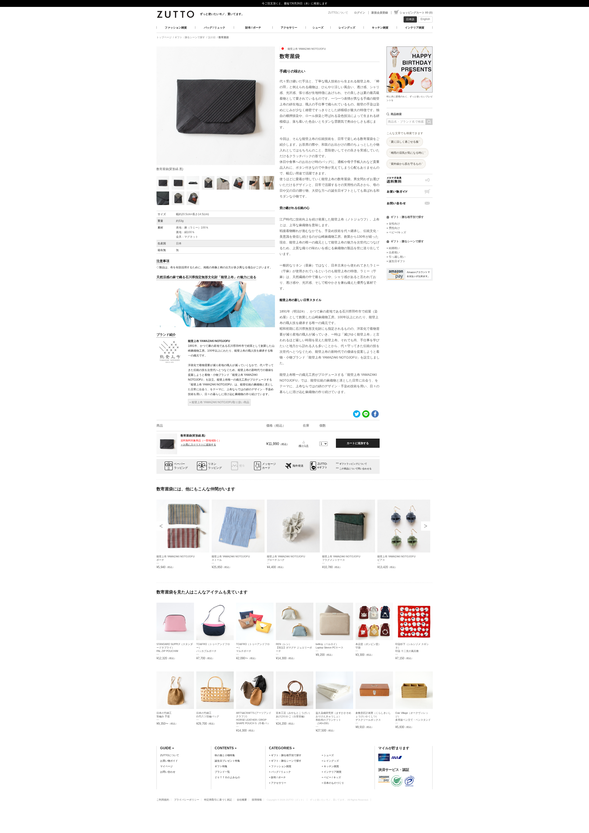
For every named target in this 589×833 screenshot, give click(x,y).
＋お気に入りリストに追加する (198, 444)
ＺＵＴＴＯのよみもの (227, 777)
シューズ (317, 27)
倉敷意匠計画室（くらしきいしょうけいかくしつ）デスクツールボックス (373, 716)
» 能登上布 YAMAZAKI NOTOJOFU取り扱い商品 (219, 402)
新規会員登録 (379, 12)
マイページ (166, 766)
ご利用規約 (162, 799)
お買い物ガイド (410, 191)
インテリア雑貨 (414, 27)
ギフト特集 (221, 766)
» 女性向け (393, 223)
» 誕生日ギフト (396, 261)
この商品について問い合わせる (355, 468)
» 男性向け (393, 228)
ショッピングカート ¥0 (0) (416, 12)
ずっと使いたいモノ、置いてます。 (222, 14)
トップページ (164, 37)
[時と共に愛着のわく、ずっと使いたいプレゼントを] (410, 45)
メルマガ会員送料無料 (410, 180)
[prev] (161, 526)
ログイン (359, 12)
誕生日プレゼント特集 (227, 760)
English (425, 19)
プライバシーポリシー (186, 799)
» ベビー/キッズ (396, 232)
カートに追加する (358, 443)
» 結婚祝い (393, 248)
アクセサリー (289, 27)
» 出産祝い (393, 252)
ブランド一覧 (222, 771)
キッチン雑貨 (380, 27)
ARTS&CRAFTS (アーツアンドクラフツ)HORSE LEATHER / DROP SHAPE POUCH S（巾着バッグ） (253, 720)
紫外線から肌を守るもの (406, 163)
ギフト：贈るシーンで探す (190, 37)
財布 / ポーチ (253, 27)
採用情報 (257, 799)
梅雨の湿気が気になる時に (407, 152)
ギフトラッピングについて (353, 464)
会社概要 (242, 799)
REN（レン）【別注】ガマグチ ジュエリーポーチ (294, 647)
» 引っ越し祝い (396, 256)
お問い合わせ (410, 203)
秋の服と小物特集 (225, 755)
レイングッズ (347, 27)
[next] (425, 526)
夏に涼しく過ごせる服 (405, 141)
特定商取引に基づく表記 (218, 799)
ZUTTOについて (338, 12)
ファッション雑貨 (176, 27)
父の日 (212, 37)
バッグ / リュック (214, 27)
